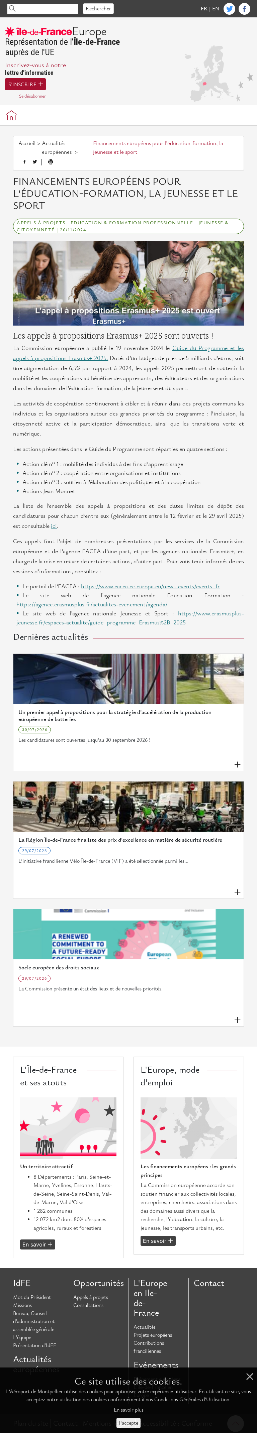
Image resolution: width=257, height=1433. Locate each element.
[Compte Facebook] (244, 9)
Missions (22, 1305)
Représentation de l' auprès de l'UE (62, 41)
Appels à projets (90, 1297)
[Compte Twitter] (229, 9)
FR (204, 8)
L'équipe (22, 1337)
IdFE (22, 1283)
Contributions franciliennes (149, 1347)
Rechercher (98, 8)
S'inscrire (22, 84)
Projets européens (153, 1335)
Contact (209, 1283)
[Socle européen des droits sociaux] (128, 934)
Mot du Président (32, 1297)
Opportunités (98, 1283)
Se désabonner (32, 96)
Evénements (156, 1365)
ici (54, 525)
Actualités (145, 1327)
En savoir (34, 1244)
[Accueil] (11, 115)
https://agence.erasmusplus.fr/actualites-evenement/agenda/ (92, 604)
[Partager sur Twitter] (34, 162)
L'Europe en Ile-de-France (150, 1298)
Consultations (88, 1305)
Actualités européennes (36, 1364)
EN (215, 8)
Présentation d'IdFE (34, 1345)
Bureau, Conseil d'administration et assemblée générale (34, 1321)
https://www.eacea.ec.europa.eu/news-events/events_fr (150, 586)
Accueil (26, 143)
